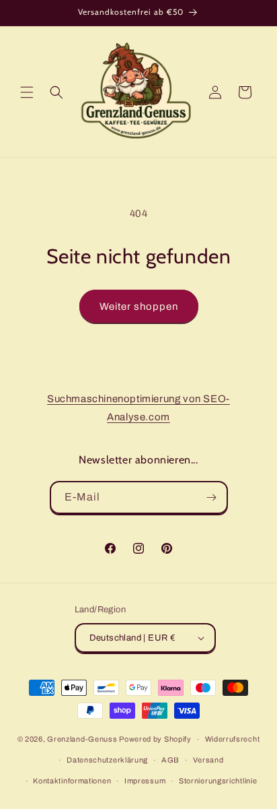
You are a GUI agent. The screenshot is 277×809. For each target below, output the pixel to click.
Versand (208, 760)
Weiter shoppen (139, 306)
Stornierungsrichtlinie (218, 781)
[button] (27, 92)
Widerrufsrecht (232, 739)
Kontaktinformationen (72, 781)
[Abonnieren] (212, 497)
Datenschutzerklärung (107, 760)
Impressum (144, 781)
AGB (170, 760)
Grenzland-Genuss (82, 739)
